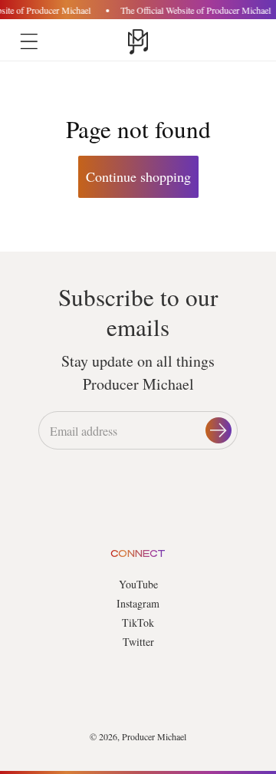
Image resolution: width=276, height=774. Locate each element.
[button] (29, 41)
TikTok (138, 622)
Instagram (138, 603)
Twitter (138, 641)
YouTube (138, 584)
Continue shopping (138, 176)
